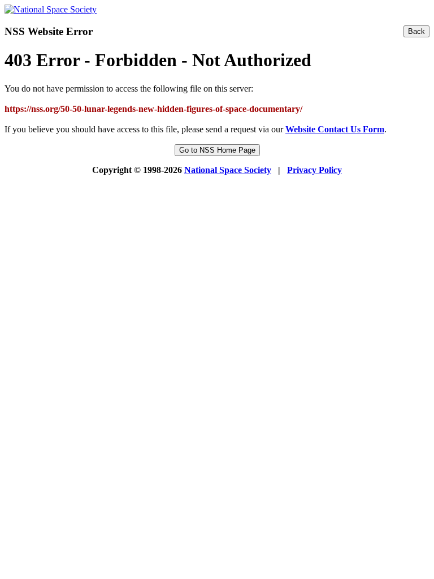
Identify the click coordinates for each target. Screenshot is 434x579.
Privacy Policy (314, 170)
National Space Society (227, 170)
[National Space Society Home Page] (51, 9)
